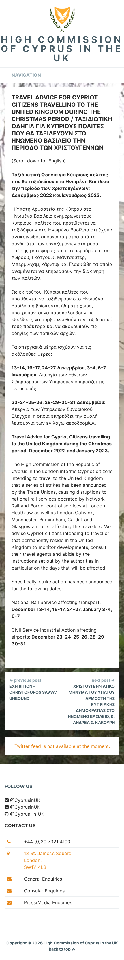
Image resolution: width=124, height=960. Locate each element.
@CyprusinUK (24, 800)
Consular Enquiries (44, 891)
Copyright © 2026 (25, 942)
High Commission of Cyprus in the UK (62, 49)
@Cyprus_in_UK (26, 814)
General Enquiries (43, 879)
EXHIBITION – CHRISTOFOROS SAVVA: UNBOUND (33, 689)
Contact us (20, 825)
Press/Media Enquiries (48, 902)
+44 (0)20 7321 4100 (47, 841)
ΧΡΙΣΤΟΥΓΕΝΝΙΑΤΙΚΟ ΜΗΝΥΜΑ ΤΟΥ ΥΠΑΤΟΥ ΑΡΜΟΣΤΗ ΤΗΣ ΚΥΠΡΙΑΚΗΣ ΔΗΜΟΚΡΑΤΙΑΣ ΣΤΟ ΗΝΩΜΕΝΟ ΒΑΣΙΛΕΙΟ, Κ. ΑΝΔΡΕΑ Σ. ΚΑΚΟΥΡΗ (91, 701)
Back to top (60, 948)
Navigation (26, 75)
